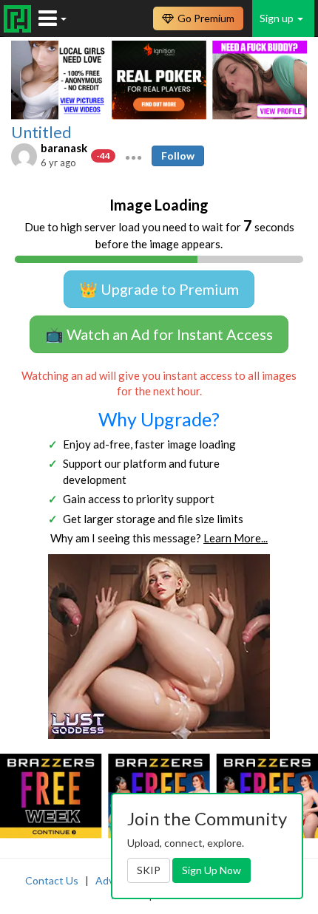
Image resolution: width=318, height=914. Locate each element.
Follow (177, 155)
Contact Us (51, 880)
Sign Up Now (211, 870)
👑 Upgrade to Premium (159, 289)
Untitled (41, 132)
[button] (133, 155)
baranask (64, 147)
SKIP (148, 870)
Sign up (278, 18)
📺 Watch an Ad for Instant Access (159, 334)
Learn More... (235, 538)
